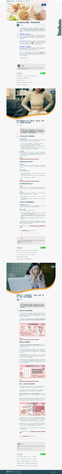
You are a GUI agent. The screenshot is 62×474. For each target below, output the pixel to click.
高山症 (60, 30)
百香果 (60, 23)
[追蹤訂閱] (17, 36)
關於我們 (51, 472)
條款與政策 (54, 472)
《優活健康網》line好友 (25, 230)
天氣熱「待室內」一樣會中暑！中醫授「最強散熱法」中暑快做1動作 (29, 381)
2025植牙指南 (38, 1)
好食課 (21, 125)
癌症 (29, 60)
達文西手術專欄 (34, 1)
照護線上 (21, 299)
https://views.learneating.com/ (25, 242)
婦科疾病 (38, 233)
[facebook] (53, 471)
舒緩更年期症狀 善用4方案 (21, 80)
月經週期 (29, 233)
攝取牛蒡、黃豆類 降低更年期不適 (22, 84)
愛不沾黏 (46, 1)
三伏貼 (60, 26)
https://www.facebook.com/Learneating (26, 243)
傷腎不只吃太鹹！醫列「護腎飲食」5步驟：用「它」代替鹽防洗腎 (26, 456)
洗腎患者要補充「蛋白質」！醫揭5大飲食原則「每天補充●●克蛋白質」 (27, 463)
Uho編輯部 (21, 25)
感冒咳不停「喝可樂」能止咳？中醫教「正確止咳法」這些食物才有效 (29, 339)
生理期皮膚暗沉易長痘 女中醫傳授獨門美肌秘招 (24, 259)
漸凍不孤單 (42, 1)
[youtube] (55, 471)
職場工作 (26, 438)
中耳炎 (60, 29)
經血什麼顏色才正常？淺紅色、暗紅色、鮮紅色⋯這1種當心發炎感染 (27, 75)
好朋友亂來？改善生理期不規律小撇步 (22, 256)
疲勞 (30, 438)
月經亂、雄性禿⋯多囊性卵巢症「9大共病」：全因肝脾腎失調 (26, 254)
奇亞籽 (60, 21)
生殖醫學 (34, 233)
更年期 (21, 60)
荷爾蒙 (25, 60)
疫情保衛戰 (52, 1)
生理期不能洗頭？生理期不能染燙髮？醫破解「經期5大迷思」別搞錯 (29, 158)
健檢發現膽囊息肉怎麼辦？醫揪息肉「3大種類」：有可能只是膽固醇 (27, 465)
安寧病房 (60, 33)
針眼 (60, 24)
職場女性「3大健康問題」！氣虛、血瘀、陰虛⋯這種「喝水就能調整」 (27, 250)
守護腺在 (49, 1)
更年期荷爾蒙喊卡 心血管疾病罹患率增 (23, 78)
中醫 (40, 438)
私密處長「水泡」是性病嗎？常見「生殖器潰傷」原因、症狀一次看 (27, 459)
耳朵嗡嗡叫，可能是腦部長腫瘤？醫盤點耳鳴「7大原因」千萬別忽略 (27, 461)
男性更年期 (41, 52)
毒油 (60, 20)
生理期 (25, 233)
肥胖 (36, 438)
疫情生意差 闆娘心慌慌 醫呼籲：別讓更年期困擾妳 (24, 82)
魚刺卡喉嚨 (59, 27)
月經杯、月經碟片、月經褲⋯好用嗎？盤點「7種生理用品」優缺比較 (27, 252)
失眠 (32, 43)
